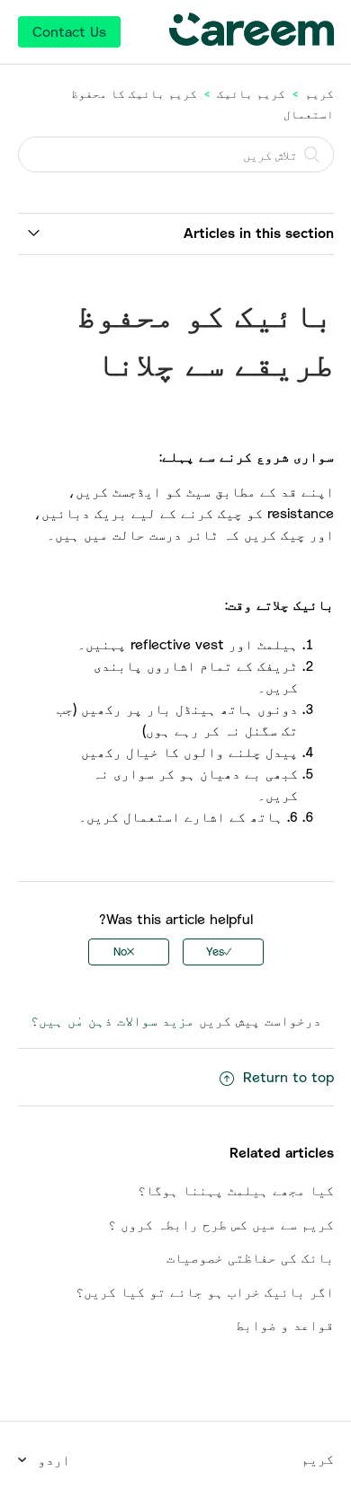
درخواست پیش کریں (260, 1020)
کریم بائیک (251, 93)
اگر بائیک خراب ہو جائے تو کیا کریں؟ (205, 1291)
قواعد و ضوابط (285, 1325)
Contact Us (69, 31)
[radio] (223, 951)
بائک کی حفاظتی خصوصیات (250, 1257)
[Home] (251, 40)
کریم (319, 93)
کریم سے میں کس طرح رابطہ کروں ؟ (221, 1224)
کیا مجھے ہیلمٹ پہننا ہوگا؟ (236, 1190)
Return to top (288, 1077)
